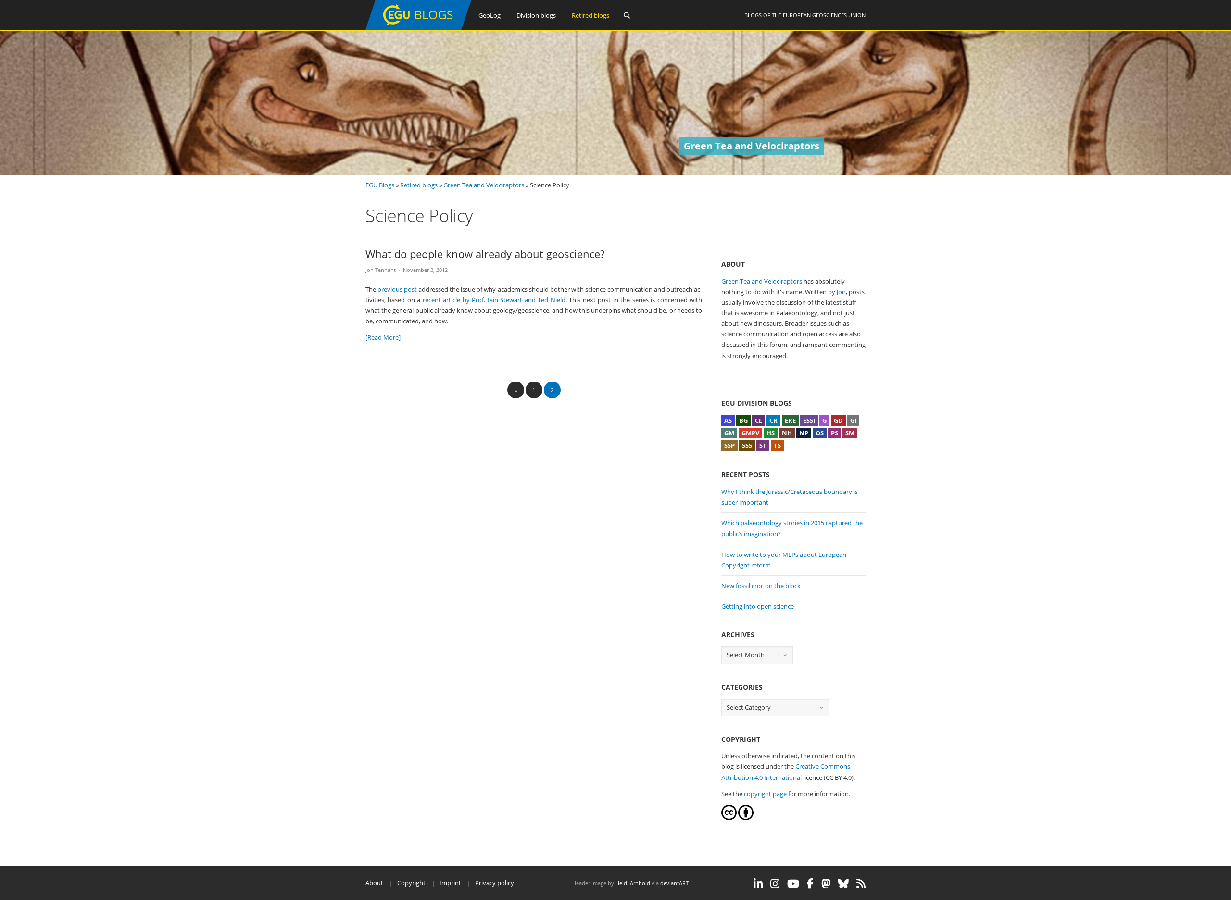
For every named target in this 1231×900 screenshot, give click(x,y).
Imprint (450, 882)
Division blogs (536, 15)
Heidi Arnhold (633, 883)
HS (770, 433)
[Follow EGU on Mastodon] (825, 883)
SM (849, 433)
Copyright (411, 882)
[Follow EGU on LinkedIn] (758, 883)
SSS (747, 445)
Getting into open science (757, 606)
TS (777, 445)
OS (820, 433)
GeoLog (489, 15)
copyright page (765, 793)
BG (743, 420)
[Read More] (383, 337)
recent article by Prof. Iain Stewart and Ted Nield (494, 300)
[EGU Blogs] (418, 28)
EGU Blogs (379, 185)
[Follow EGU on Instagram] (774, 883)
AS (728, 420)
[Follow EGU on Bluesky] (843, 883)
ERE (790, 420)
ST (762, 445)
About (374, 882)
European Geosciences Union (824, 15)
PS (834, 433)
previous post (397, 289)
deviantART (674, 883)
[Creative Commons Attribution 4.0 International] (729, 818)
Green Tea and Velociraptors (483, 185)
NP (803, 433)
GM (729, 433)
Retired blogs (590, 15)
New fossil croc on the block (761, 585)
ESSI (809, 420)
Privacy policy (494, 882)
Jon (841, 291)
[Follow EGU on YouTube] (793, 883)
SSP (729, 445)
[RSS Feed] (861, 883)
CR (773, 420)
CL (758, 420)
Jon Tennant (380, 269)
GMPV (750, 433)
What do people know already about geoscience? (484, 254)
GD (838, 420)
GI (853, 420)
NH (787, 433)
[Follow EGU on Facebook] (810, 883)
